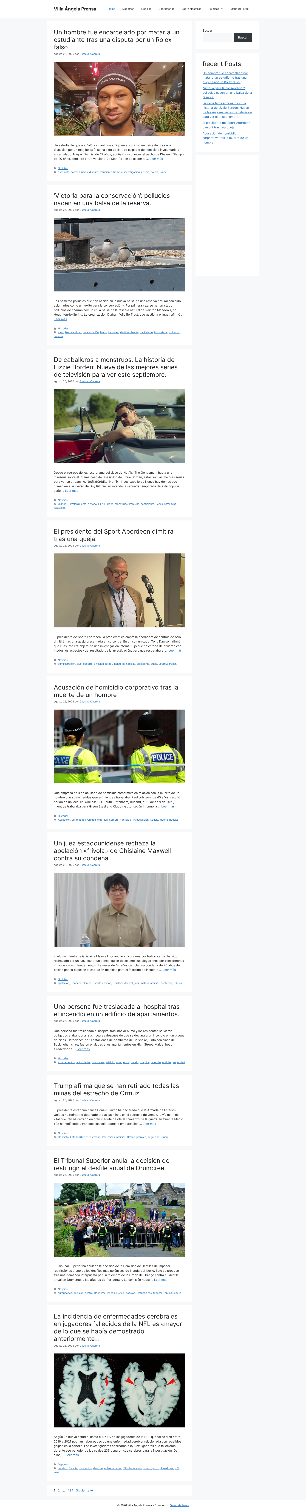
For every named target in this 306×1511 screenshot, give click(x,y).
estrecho (95, 1136)
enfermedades (112, 1468)
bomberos (98, 1062)
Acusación (64, 819)
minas (111, 1136)
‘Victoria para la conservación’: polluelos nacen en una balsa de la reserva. (112, 199)
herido (134, 1062)
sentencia (166, 983)
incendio (156, 1062)
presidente (143, 663)
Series (159, 503)
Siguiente (84, 1490)
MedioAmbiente (129, 332)
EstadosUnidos (102, 983)
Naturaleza (160, 332)
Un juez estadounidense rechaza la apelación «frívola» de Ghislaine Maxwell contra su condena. (112, 850)
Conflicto (63, 1136)
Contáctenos (166, 8)
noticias (130, 663)
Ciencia (73, 1468)
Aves (61, 332)
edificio (110, 1062)
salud (57, 1472)
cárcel (74, 171)
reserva (58, 336)
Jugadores (166, 1468)
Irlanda (111, 1292)
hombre (118, 171)
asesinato (63, 171)
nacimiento (146, 332)
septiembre (147, 503)
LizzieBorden (105, 503)
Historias (63, 328)
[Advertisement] (227, 215)
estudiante (106, 171)
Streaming (170, 503)
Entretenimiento (77, 503)
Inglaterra (119, 663)
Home (111, 8)
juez (137, 983)
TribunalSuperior (172, 1292)
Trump (165, 1136)
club (79, 663)
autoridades (79, 819)
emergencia (122, 1062)
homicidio (126, 819)
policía (154, 171)
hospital (144, 1062)
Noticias (146, 8)
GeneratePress (179, 1505)
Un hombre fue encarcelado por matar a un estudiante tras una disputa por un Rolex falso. (116, 39)
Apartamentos (66, 1062)
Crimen (83, 171)
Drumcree (100, 1292)
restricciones (144, 1292)
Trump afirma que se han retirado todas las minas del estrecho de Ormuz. (116, 1089)
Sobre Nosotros (191, 8)
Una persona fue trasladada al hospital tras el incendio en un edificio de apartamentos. (117, 1010)
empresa (102, 819)
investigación (132, 171)
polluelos (173, 332)
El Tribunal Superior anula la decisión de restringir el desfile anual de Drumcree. (111, 1164)
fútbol (108, 663)
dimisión (99, 663)
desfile (89, 1292)
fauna (103, 332)
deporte (87, 663)
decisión (78, 1292)
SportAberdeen (167, 663)
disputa (93, 171)
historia (92, 503)
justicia (145, 171)
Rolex (163, 171)
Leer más (156, 159)
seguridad (179, 1062)
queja (154, 663)
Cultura (62, 503)
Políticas (213, 8)
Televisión (60, 507)
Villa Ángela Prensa (75, 9)
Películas (134, 503)
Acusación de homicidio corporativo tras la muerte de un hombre (116, 690)
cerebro (62, 1468)
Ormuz (131, 1136)
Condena (76, 983)
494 (70, 1490)
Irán (104, 1136)
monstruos (121, 503)
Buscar (207, 30)
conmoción (85, 1468)
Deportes (128, 8)
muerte (164, 819)
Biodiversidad (73, 332)
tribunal (178, 983)
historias (113, 332)
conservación (91, 332)
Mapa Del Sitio (240, 8)
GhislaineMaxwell (123, 983)
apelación (63, 983)
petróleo (141, 1136)
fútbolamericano (132, 1468)
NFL (177, 1468)
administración (66, 663)
